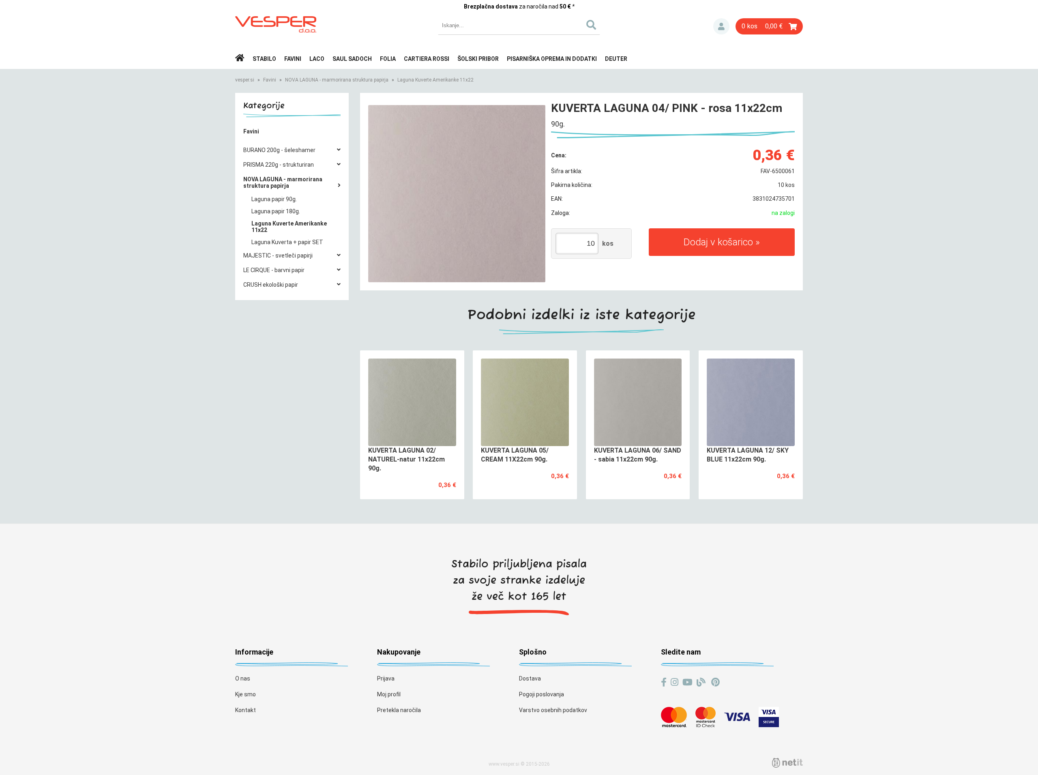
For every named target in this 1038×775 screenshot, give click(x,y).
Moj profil (389, 694)
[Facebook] (664, 682)
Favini (292, 59)
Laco (316, 59)
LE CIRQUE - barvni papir (274, 270)
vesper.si (244, 80)
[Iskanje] (591, 25)
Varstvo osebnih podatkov (553, 710)
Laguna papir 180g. (275, 211)
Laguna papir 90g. (274, 199)
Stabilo (264, 59)
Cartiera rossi (426, 59)
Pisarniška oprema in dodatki (552, 59)
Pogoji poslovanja (541, 694)
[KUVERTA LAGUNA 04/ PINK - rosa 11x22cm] (456, 193)
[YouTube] (687, 682)
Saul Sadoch (352, 59)
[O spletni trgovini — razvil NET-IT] (787, 763)
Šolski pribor (478, 59)
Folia (388, 59)
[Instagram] (674, 682)
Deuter (616, 59)
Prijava (721, 26)
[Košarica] (769, 26)
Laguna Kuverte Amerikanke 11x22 (435, 80)
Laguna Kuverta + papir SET (287, 242)
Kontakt (245, 710)
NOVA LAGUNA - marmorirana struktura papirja (336, 80)
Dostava (530, 678)
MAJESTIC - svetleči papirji (278, 255)
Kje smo (245, 694)
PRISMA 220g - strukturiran (278, 164)
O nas (242, 678)
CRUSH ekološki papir (270, 284)
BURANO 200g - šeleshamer (279, 150)
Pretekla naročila (399, 710)
